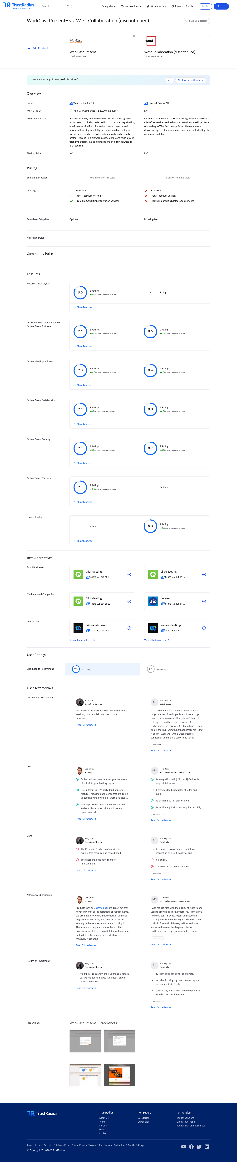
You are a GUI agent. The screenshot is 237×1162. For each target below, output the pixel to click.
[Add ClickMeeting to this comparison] (129, 574)
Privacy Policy (63, 1145)
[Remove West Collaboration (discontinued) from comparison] (208, 36)
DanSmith (89, 769)
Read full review (84, 725)
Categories (107, 6)
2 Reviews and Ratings (78, 56)
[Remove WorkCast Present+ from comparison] (133, 36)
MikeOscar (164, 769)
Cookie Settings (136, 1145)
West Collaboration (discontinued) (169, 52)
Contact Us (104, 1133)
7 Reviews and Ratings (153, 56)
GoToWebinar (101, 908)
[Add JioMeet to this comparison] (204, 601)
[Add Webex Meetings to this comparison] (204, 628)
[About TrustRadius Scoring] (71, 103)
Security (48, 1145)
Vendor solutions (129, 6)
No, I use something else (190, 80)
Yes (169, 80)
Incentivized (157, 744)
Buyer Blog (143, 1122)
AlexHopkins (165, 700)
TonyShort (89, 700)
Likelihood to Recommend (40, 669)
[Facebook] (191, 1146)
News (102, 1129)
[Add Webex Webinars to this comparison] (129, 628)
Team (102, 1122)
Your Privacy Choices (85, 1145)
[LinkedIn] (206, 1146)
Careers (103, 1126)
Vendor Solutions (185, 1118)
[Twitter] (199, 1146)
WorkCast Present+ (83, 52)
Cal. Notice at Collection (111, 1145)
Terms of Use (34, 1145)
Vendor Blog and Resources (191, 1126)
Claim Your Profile (186, 1122)
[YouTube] (183, 1146)
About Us (104, 1118)
